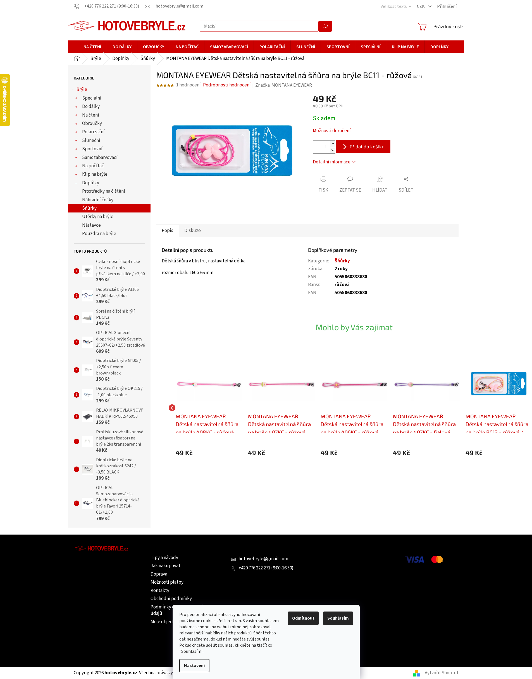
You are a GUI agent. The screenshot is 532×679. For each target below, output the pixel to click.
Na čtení (90, 115)
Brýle (82, 89)
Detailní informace (331, 162)
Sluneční (91, 140)
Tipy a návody (164, 557)
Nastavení (194, 666)
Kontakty (160, 590)
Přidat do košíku (367, 146)
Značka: (283, 85)
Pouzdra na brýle (99, 233)
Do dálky (91, 106)
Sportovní (92, 149)
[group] (209, 408)
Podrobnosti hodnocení (227, 85)
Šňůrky (89, 208)
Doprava (159, 574)
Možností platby (167, 582)
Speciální (91, 98)
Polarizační (93, 132)
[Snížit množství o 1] (332, 150)
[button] (209, 453)
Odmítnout (303, 618)
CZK (421, 6)
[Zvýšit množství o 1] (332, 144)
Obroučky (92, 123)
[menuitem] (92, 46)
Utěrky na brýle (97, 216)
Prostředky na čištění (103, 191)
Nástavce (91, 225)
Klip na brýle (95, 174)
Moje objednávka (168, 621)
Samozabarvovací (100, 157)
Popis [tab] (167, 230)
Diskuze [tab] (192, 230)
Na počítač (93, 166)
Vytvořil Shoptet (442, 673)
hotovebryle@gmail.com (263, 558)
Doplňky (90, 183)
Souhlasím (338, 618)
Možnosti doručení (332, 131)
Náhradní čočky (97, 200)
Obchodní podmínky (171, 598)
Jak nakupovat (165, 565)
